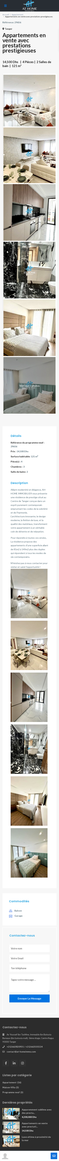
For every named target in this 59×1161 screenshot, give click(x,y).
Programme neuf (11, 1092)
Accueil (5, 14)
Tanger (8, 28)
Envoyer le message (29, 998)
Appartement (17, 14)
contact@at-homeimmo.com (21, 1051)
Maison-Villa (8, 1087)
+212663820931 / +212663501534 (25, 1046)
